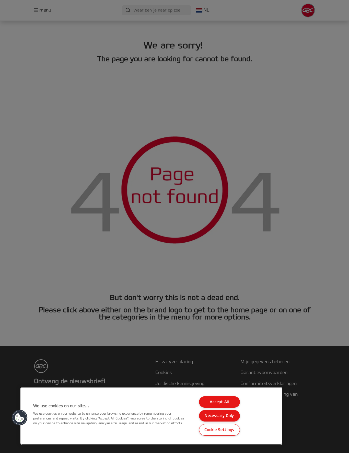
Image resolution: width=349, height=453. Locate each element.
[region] (151, 416)
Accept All (219, 402)
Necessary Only (219, 415)
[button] (19, 417)
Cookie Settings (219, 429)
